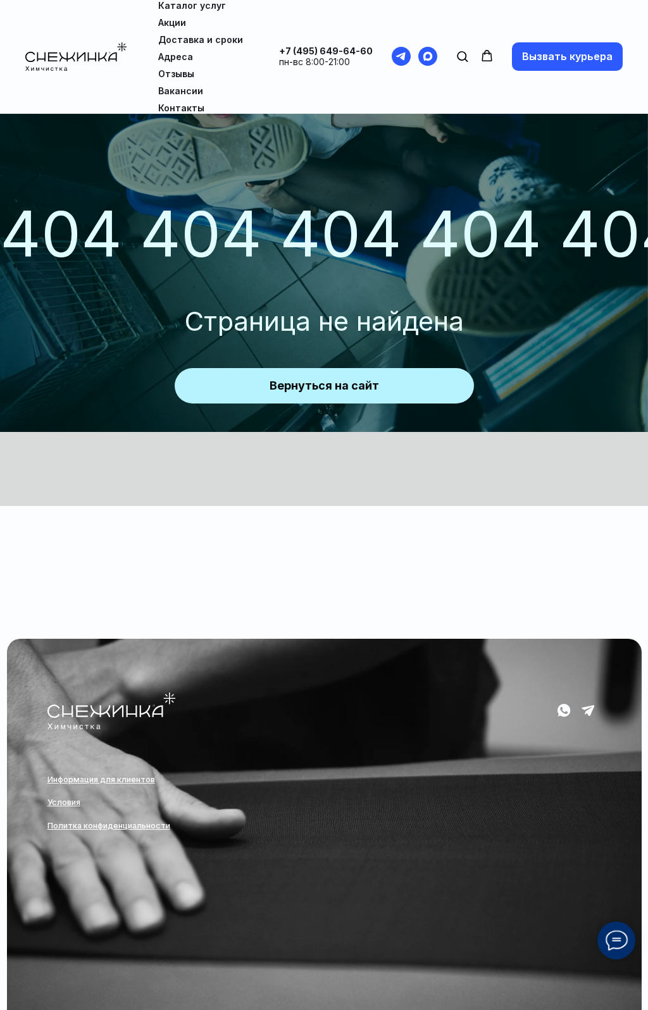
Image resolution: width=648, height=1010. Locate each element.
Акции (172, 22)
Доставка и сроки (200, 39)
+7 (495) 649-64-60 (326, 51)
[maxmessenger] (427, 56)
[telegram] (401, 56)
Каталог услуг (192, 5)
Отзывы (176, 73)
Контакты (181, 107)
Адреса (175, 56)
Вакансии (180, 90)
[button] (462, 56)
